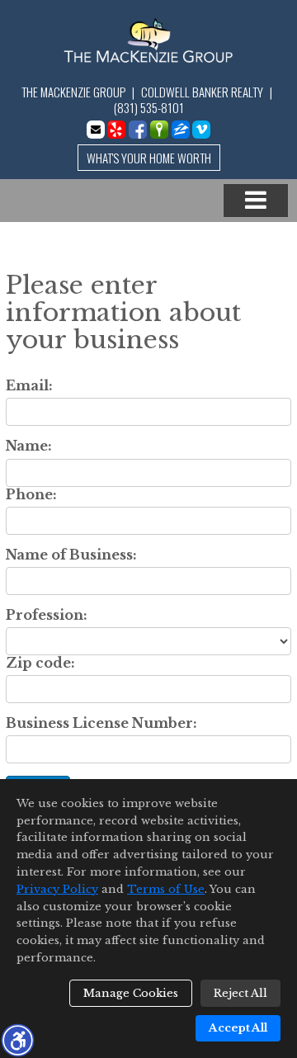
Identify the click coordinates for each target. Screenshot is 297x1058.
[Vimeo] (201, 129)
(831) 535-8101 (149, 107)
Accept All (238, 1028)
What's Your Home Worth (149, 158)
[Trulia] (159, 129)
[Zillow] (181, 129)
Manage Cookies (130, 993)
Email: (29, 386)
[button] (17, 1040)
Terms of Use (166, 889)
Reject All (240, 993)
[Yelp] (116, 129)
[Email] (96, 129)
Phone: (31, 495)
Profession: (46, 615)
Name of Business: (71, 555)
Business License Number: (101, 723)
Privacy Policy (57, 889)
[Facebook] (138, 129)
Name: (29, 446)
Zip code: (40, 663)
